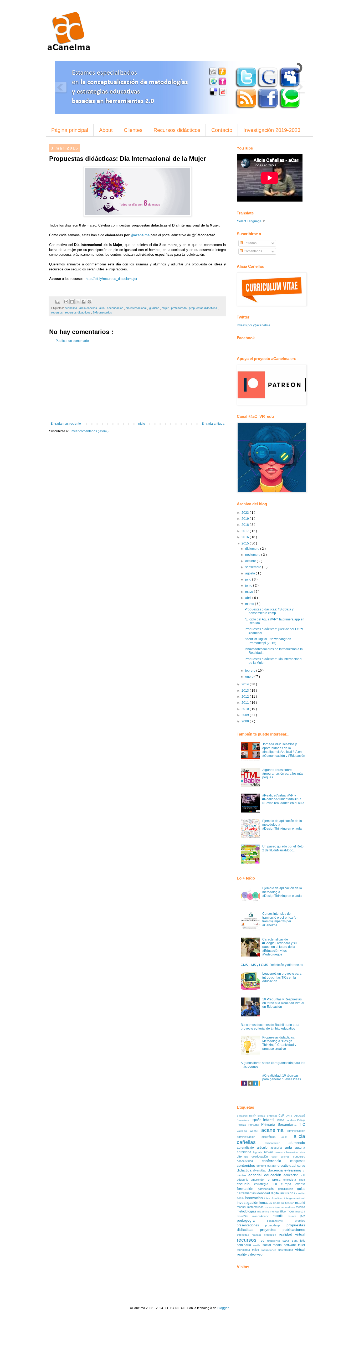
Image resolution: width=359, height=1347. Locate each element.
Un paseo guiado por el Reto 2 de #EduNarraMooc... (283, 848)
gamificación (268, 1188)
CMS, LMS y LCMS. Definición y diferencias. (272, 965)
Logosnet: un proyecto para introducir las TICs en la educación (281, 977)
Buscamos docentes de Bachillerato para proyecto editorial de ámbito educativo (270, 1026)
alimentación (277, 1143)
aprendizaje (247, 1147)
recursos (57, 312)
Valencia (243, 1130)
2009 (246, 715)
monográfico (278, 1211)
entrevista (291, 1179)
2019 (246, 519)
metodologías (247, 1211)
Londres (291, 1120)
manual (242, 1207)
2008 (246, 721)
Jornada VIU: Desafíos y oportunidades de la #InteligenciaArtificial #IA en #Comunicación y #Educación (283, 749)
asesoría (277, 1147)
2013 (246, 690)
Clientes (133, 130)
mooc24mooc (262, 1216)
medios (300, 1207)
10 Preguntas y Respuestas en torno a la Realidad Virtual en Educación (283, 1003)
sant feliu (298, 1240)
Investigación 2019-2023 (271, 130)
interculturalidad (274, 1198)
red (263, 1240)
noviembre (253, 555)
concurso (299, 1156)
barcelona (245, 1152)
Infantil (269, 1120)
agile (287, 1136)
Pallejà (301, 1120)
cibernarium (292, 1152)
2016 (246, 537)
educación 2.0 (294, 1175)
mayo (249, 592)
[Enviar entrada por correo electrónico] (57, 301)
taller (301, 1245)
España (256, 1120)
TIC (302, 1124)
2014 (246, 684)
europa (288, 1184)
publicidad (244, 1234)
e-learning (293, 1170)
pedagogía (252, 1220)
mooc (291, 1211)
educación (274, 1175)
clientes (244, 1156)
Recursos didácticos (176, 130)
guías (301, 1189)
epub (302, 1179)
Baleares (243, 1115)
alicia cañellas (88, 308)
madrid (300, 1203)
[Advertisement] (137, 382)
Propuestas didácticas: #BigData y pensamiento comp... (269, 611)
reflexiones (275, 1240)
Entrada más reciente (65, 423)
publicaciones (294, 1229)
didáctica (245, 1170)
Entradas (250, 243)
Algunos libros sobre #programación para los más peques (282, 773)
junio (249, 585)
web (260, 1254)
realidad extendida (265, 1234)
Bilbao (262, 1115)
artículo (264, 1147)
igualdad (154, 308)
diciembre (252, 549)
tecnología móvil (249, 1249)
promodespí (276, 1225)
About (106, 130)
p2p (302, 1215)
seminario (245, 1245)
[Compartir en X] (77, 301)
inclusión (287, 1193)
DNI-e (290, 1115)
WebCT (255, 1130)
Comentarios (252, 251)
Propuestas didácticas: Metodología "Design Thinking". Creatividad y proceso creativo (279, 1043)
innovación (254, 1198)
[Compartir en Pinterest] (89, 301)
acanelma (71, 308)
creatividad (287, 1165)
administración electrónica (259, 1136)
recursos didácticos (78, 312)
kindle (277, 1202)
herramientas (247, 1193)
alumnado (297, 1142)
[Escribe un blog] (72, 301)
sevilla (258, 1245)
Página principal (69, 130)
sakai (287, 1240)
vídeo (252, 1254)
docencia (276, 1170)
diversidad (260, 1170)
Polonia (242, 1124)
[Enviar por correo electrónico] (66, 301)
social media (273, 1245)
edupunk (244, 1179)
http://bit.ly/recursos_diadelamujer (111, 279)
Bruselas (273, 1115)
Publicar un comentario (72, 341)
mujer (166, 308)
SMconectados (102, 312)
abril (248, 598)
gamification (287, 1188)
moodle (280, 1216)
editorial (256, 1175)
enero (249, 676)
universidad (286, 1249)
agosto (250, 573)
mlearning (263, 1211)
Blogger (222, 1308)
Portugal (254, 1124)
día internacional (136, 308)
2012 (246, 696)
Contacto (221, 130)
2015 (246, 543)
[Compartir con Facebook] (83, 301)
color (276, 1156)
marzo (250, 604)
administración (296, 1130)
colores (287, 1156)
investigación (248, 1202)
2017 (246, 531)
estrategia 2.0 (267, 1184)
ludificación (288, 1202)
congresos (297, 1161)
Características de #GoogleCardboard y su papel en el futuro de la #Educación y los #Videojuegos (279, 947)
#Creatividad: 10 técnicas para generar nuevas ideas (281, 1077)
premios (300, 1220)
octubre (251, 561)
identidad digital (268, 1193)
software (291, 1245)
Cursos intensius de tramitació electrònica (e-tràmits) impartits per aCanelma (280, 919)
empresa (275, 1179)
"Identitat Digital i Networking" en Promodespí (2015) (268, 641)
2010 (246, 709)
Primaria (269, 1124)
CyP (282, 1115)
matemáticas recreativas (280, 1207)
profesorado (179, 308)
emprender (259, 1179)
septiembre (253, 567)
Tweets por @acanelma (253, 325)
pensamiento (281, 1220)
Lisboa (280, 1120)
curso (301, 1166)
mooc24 (300, 1211)
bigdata (258, 1152)
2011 (246, 703)
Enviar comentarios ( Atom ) (89, 431)
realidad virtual (292, 1234)
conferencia (276, 1161)
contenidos (247, 1165)
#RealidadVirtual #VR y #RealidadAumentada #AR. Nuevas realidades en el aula (283, 799)
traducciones (269, 1249)
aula (102, 308)
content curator (267, 1165)
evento (300, 1184)
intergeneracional (294, 1198)
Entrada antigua (213, 423)
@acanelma (140, 235)
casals (279, 1152)
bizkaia (269, 1152)
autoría (300, 1147)
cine (302, 1152)
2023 (246, 513)
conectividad (249, 1161)
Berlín (253, 1115)
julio (248, 579)
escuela (245, 1184)
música (294, 1216)
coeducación (115, 308)
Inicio (141, 423)
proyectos (271, 1229)
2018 (246, 525)
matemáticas (256, 1207)
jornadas (266, 1203)
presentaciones (251, 1225)
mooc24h (244, 1216)
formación (247, 1188)
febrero (250, 670)
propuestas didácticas (203, 308)
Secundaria (288, 1124)
